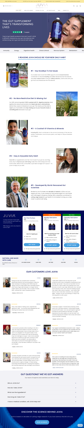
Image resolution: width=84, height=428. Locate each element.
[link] (9, 216)
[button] (73, 6)
